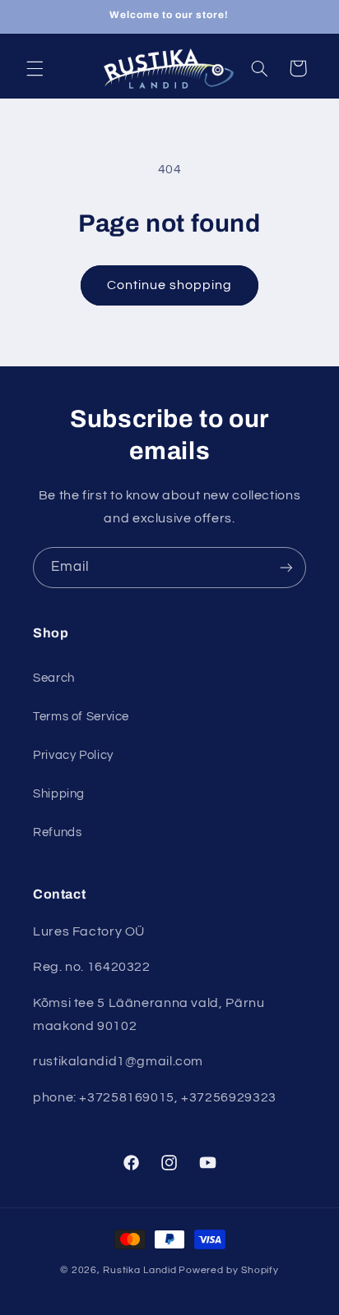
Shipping (59, 794)
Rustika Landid (139, 1270)
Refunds (57, 832)
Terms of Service (81, 716)
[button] (34, 68)
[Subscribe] (286, 567)
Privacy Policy (73, 755)
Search (54, 678)
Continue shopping (170, 285)
